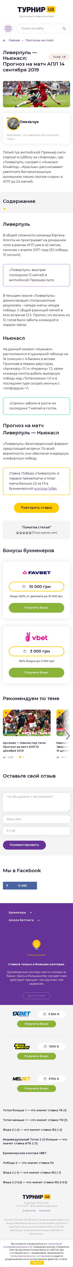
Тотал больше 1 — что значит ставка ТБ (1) (35, 1110)
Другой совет (36, 995)
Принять (37, 1262)
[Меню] (8, 28)
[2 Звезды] (20, 532)
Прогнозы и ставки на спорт (36, 16)
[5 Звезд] (30, 532)
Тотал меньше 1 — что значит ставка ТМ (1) (35, 1120)
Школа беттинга (21, 920)
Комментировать (24, 845)
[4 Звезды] (26, 532)
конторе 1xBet (45, 488)
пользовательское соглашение (31, 1255)
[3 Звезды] (23, 532)
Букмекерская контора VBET (25, 1153)
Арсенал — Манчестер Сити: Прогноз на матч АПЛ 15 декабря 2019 (24, 746)
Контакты (45, 1210)
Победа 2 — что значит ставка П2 (28, 1163)
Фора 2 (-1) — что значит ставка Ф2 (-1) (32, 1172)
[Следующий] (68, 736)
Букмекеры (17, 912)
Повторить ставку (36, 507)
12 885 (22, 885)
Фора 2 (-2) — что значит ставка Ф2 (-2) (32, 1130)
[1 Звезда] (17, 532)
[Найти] (64, 28)
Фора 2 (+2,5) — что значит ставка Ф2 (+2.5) (35, 1182)
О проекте (29, 1210)
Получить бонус (36, 607)
